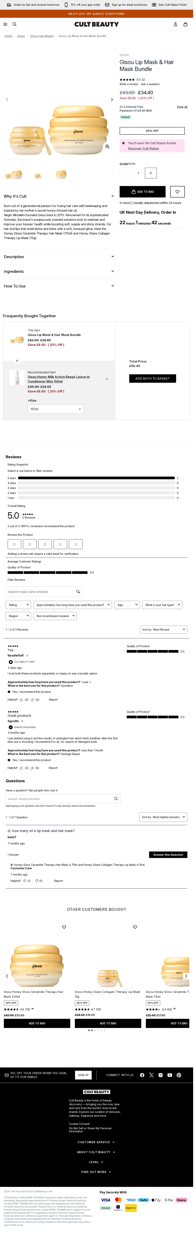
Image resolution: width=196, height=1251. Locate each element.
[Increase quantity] (151, 173)
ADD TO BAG (37, 1023)
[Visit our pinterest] (179, 1075)
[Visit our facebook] (142, 1075)
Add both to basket (152, 378)
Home (8, 36)
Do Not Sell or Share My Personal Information (90, 1130)
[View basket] (185, 24)
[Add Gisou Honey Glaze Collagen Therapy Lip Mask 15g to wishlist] (135, 927)
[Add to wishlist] (177, 191)
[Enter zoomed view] (107, 146)
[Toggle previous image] (7, 100)
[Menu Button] (5, 24)
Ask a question (150, 84)
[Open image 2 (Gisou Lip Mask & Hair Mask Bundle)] (37, 169)
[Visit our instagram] (160, 1075)
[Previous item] (7, 976)
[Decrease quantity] (125, 173)
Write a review (129, 84)
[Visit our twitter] (151, 1075)
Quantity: (128, 164)
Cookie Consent (79, 1123)
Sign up (83, 1075)
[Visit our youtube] (169, 1075)
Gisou (21, 36)
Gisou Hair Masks (42, 36)
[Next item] (186, 976)
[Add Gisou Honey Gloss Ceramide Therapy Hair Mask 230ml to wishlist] (64, 927)
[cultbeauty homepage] (97, 24)
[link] (175, 24)
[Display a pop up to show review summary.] (33, 1009)
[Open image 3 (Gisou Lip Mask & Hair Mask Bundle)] (61, 169)
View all (182, 106)
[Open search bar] (14, 24)
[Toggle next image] (112, 100)
